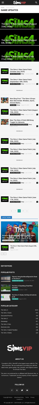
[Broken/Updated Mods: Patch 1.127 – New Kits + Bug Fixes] (19, 232)
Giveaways (4, 321)
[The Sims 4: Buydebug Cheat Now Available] (5, 288)
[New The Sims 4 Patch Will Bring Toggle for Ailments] (5, 122)
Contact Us (19, 399)
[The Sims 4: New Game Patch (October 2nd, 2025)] (5, 71)
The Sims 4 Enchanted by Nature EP (19, 124)
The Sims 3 (4, 318)
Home (2, 7)
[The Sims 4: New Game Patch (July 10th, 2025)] (5, 170)
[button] (36, 2)
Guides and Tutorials (17, 280)
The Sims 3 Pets (6, 324)
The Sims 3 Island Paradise (9, 330)
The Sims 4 (13, 105)
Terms (27, 397)
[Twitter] (22, 390)
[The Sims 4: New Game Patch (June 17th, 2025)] (5, 199)
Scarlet (17, 240)
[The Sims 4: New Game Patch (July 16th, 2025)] (5, 151)
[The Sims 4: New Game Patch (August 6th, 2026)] (19, 41)
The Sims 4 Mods (6, 333)
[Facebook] (12, 390)
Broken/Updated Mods (8, 240)
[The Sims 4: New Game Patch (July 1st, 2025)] (5, 180)
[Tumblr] (17, 390)
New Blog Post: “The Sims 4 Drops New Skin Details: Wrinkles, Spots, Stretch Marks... (22, 101)
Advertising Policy (19, 397)
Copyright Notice (7, 397)
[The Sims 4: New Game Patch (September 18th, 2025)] (5, 81)
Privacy (32, 397)
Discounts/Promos (6, 316)
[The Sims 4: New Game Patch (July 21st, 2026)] (19, 58)
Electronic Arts (5, 327)
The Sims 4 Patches (15, 73)
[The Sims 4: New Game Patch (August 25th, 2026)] (19, 25)
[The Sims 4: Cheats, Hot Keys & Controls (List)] (5, 297)
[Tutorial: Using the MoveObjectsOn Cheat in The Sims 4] (5, 279)
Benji (22, 73)
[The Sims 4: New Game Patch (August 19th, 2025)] (5, 112)
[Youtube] (27, 390)
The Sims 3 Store (6, 313)
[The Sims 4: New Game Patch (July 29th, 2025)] (5, 141)
